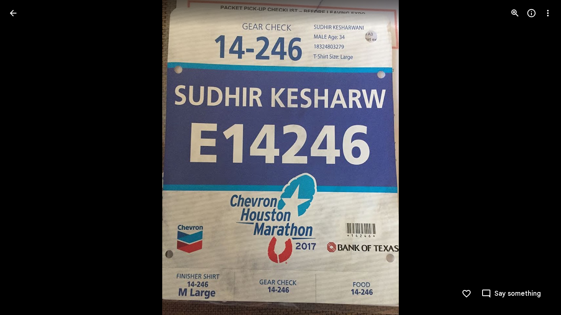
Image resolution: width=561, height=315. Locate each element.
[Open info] (531, 13)
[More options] (548, 13)
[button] (22, 157)
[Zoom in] (515, 13)
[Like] (466, 294)
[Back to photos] (13, 13)
